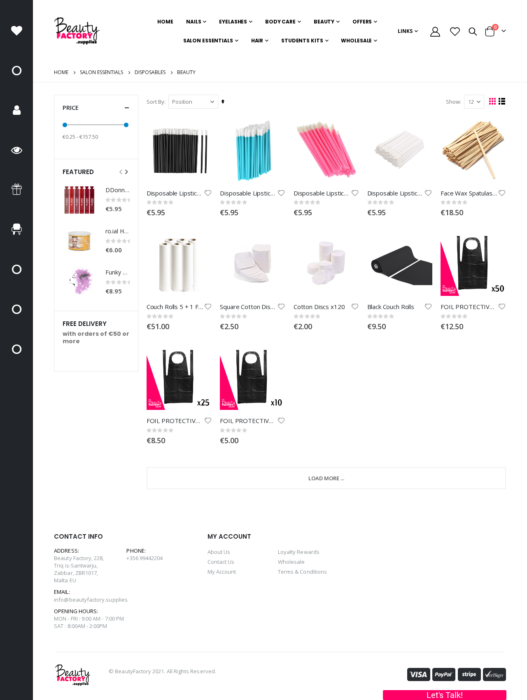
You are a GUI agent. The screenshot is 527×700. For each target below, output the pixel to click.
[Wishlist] (455, 31)
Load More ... (326, 478)
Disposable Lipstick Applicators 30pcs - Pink (322, 193)
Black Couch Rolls (390, 306)
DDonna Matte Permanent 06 (117, 190)
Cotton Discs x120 (319, 306)
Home (61, 72)
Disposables (150, 72)
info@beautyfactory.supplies (91, 599)
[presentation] (126, 172)
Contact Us (221, 561)
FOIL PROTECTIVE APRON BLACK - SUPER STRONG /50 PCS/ (469, 306)
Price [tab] (71, 107)
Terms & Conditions (302, 571)
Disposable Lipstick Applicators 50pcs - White (395, 193)
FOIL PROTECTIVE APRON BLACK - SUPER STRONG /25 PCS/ (175, 420)
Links (405, 31)
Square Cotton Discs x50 (248, 306)
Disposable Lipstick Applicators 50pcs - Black (175, 193)
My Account (222, 571)
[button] (208, 193)
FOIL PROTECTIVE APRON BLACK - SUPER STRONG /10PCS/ (248, 420)
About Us (219, 552)
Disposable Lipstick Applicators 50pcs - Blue (248, 193)
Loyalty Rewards (298, 552)
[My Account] (435, 31)
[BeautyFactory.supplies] (77, 31)
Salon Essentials (101, 72)
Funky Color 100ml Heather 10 (117, 272)
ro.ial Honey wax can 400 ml (117, 231)
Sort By (155, 101)
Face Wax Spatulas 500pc (469, 193)
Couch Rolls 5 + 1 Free (175, 306)
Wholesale (291, 561)
